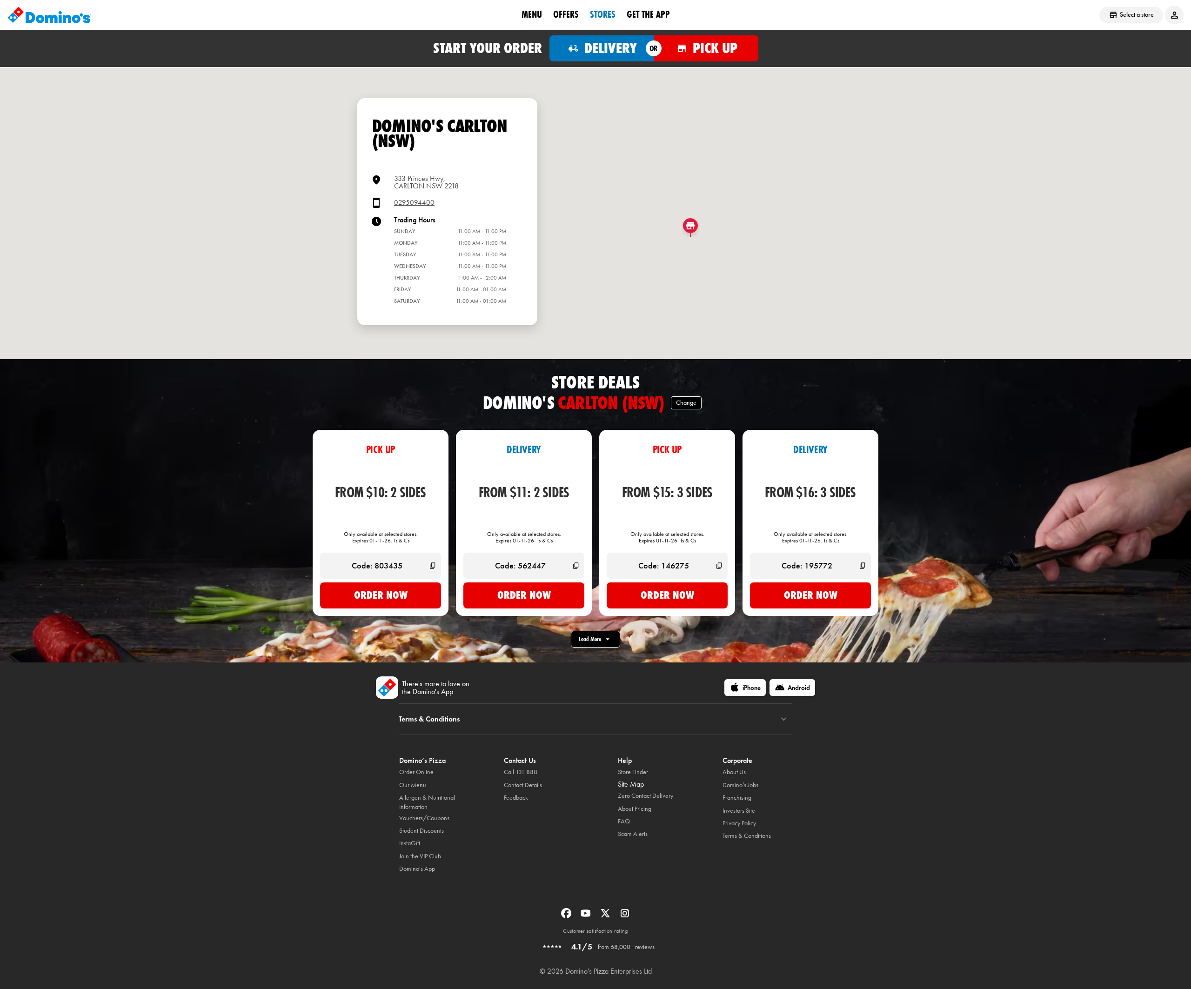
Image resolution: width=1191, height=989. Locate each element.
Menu (532, 14)
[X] (606, 916)
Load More (590, 639)
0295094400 (414, 203)
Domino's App (417, 869)
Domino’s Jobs (740, 785)
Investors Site (739, 811)
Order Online (416, 772)
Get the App (648, 14)
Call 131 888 (520, 772)
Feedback (516, 798)
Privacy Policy (739, 823)
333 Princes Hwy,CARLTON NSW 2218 (426, 182)
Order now (381, 594)
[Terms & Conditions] (783, 719)
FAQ (624, 821)
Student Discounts (421, 831)
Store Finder (633, 772)
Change (686, 403)
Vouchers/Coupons (424, 818)
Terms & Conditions (747, 836)
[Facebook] (567, 916)
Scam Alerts (633, 834)
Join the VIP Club (420, 856)
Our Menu (412, 785)
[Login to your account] (1174, 15)
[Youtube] (586, 916)
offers (566, 14)
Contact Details (523, 785)
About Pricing (634, 809)
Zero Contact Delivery (645, 796)
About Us (734, 772)
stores (603, 14)
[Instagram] (625, 916)
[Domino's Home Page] (49, 15)
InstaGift (409, 843)
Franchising (737, 798)
